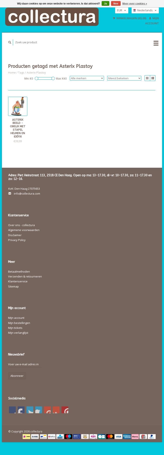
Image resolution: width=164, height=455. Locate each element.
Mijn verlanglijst (18, 333)
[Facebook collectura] (12, 409)
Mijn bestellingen (19, 323)
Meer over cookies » (134, 3)
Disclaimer (15, 235)
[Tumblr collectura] (56, 409)
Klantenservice (18, 281)
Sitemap (13, 286)
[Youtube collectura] (47, 409)
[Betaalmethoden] (27, 436)
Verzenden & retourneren (25, 276)
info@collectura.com (27, 193)
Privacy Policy (17, 240)
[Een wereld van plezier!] (52, 16)
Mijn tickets (15, 328)
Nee (115, 3)
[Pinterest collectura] (38, 409)
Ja (105, 3)
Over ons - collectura (21, 225)
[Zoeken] (10, 42)
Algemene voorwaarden (24, 230)
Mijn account (16, 318)
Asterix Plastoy (36, 72)
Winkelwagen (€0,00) (131, 18)
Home (12, 72)
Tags (21, 72)
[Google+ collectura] (29, 409)
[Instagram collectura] (65, 409)
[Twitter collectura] (21, 409)
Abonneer (16, 376)
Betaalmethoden (19, 271)
